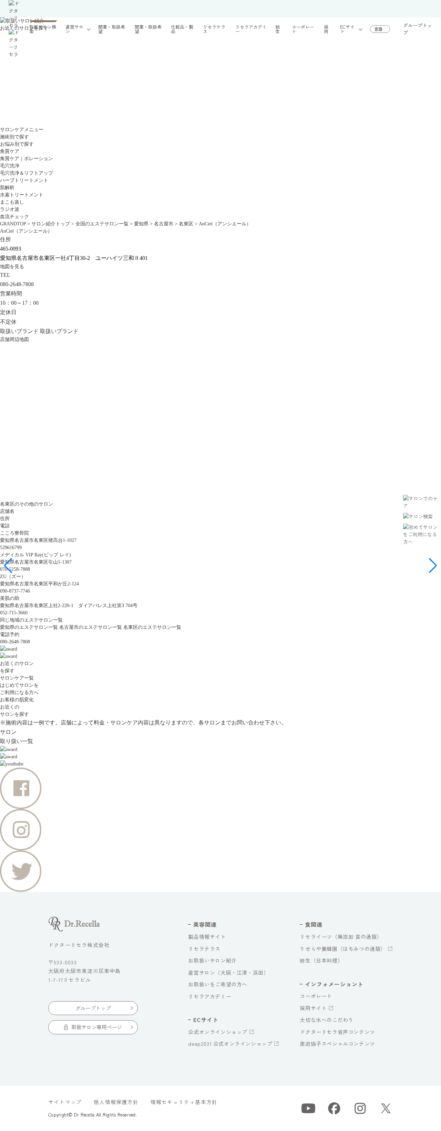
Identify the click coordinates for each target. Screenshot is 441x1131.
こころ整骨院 (14, 533)
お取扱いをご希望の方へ (217, 984)
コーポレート (316, 996)
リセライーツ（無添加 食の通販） (341, 936)
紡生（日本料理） (321, 960)
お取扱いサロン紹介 (212, 960)
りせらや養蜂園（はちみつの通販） (343, 948)
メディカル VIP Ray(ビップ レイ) (35, 554)
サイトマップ (65, 1101)
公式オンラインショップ (217, 1031)
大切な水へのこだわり (326, 1019)
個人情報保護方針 (116, 1101)
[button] (8, 565)
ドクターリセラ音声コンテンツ (337, 1031)
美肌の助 (9, 598)
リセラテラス (204, 948)
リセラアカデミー (209, 996)
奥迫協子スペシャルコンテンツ (337, 1043)
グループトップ (417, 29)
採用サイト (313, 1008)
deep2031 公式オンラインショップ (230, 1043)
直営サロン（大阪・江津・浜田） (228, 972)
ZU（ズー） (13, 576)
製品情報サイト (207, 936)
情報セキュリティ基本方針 (184, 1101)
